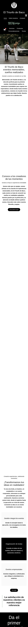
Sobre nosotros (13, 18)
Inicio (5, 18)
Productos (20, 28)
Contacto (22, 18)
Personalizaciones (13, 31)
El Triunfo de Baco (14, 12)
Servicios (11, 28)
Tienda (24, 31)
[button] (26, 15)
